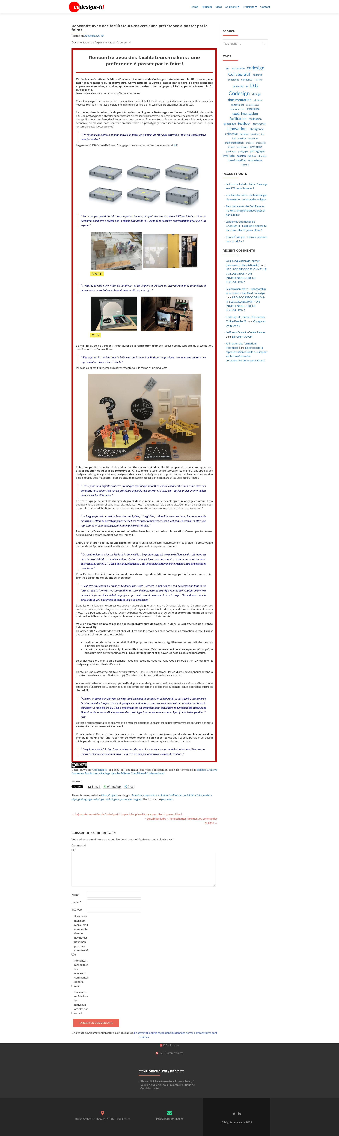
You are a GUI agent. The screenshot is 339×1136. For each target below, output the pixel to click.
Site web (77, 909)
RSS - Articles (170, 1045)
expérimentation (245, 113)
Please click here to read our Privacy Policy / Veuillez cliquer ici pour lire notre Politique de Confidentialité (167, 1085)
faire (199, 795)
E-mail (76, 902)
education (258, 100)
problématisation (234, 142)
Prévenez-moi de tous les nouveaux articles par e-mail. (81, 1002)
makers (207, 795)
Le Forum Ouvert (242, 336)
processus (261, 143)
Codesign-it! (100, 769)
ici (175, 145)
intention (244, 134)
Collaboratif (239, 74)
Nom (75, 894)
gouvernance (259, 124)
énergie (245, 164)
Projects (207, 6)
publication (231, 151)
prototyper (126, 799)
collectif (257, 74)
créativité (240, 86)
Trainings (248, 6)
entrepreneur (252, 105)
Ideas (218, 6)
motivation (253, 138)
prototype (256, 146)
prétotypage (85, 799)
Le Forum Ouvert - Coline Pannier (246, 332)
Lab (234, 138)
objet (74, 799)
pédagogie (243, 151)
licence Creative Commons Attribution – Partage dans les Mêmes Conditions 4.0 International (144, 771)
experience (253, 108)
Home (194, 6)
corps (146, 795)
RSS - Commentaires (170, 1052)
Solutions (231, 6)
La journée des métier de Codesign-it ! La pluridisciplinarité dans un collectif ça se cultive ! (127, 814)
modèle (242, 138)
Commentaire (79, 847)
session (241, 155)
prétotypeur (112, 799)
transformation (237, 160)
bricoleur (137, 795)
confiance (246, 79)
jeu (262, 134)
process (250, 143)
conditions (233, 79)
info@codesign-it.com (169, 1118)
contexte (258, 80)
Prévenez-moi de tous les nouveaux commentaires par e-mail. (81, 973)
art (227, 68)
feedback (244, 123)
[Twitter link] (234, 1113)
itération (255, 134)
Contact (265, 6)
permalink (167, 799)
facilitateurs (175, 795)
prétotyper (99, 799)
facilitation (189, 795)
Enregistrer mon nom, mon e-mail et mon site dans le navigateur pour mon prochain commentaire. (81, 935)
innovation (236, 128)
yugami (138, 799)
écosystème (255, 160)
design (256, 94)
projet (231, 146)
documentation (159, 795)
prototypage (242, 147)
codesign (255, 67)
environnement (238, 109)
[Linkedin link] (239, 1113)
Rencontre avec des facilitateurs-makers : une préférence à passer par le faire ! (246, 210)
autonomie (238, 68)
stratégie (262, 156)
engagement (237, 104)
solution (252, 156)
